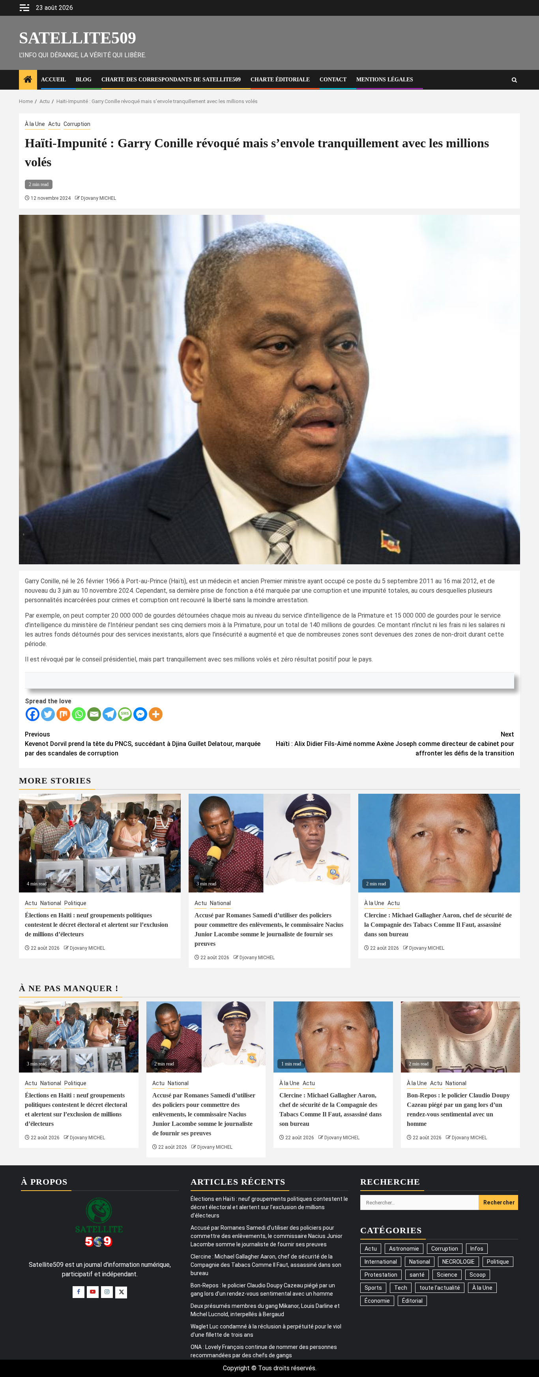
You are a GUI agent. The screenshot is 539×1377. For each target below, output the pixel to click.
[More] (156, 714)
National (50, 903)
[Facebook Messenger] (140, 714)
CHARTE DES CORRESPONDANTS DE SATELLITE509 (171, 80)
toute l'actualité (439, 1288)
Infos (476, 1248)
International (381, 1262)
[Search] (514, 80)
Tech (400, 1288)
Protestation (381, 1275)
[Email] (94, 714)
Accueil (53, 80)
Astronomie (404, 1248)
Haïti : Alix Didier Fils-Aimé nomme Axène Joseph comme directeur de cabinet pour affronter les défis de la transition (395, 744)
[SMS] (125, 714)
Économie (377, 1301)
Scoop (478, 1275)
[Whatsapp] (79, 714)
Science (447, 1275)
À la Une (35, 124)
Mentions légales (384, 80)
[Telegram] (109, 714)
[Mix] (63, 714)
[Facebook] (32, 714)
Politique (75, 903)
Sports (373, 1288)
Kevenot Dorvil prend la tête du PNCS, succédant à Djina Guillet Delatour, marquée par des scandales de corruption (142, 744)
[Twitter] (48, 714)
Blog (84, 80)
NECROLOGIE (458, 1262)
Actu (54, 124)
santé (417, 1275)
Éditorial (412, 1301)
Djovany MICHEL (98, 198)
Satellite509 (77, 38)
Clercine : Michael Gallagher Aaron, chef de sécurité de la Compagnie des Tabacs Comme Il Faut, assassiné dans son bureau (438, 924)
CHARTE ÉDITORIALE (280, 80)
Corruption (77, 124)
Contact (333, 80)
